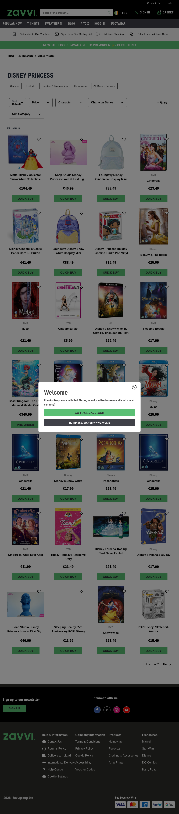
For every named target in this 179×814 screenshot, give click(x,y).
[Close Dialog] (134, 387)
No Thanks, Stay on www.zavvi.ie (89, 422)
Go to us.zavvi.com (89, 412)
